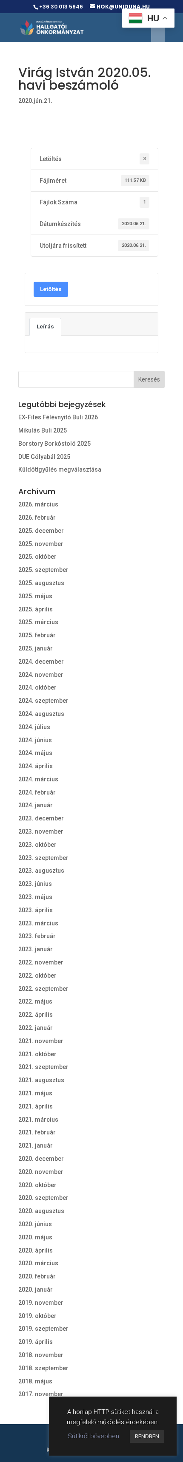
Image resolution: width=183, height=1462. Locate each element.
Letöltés (51, 289)
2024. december (41, 661)
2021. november (40, 1041)
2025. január (35, 648)
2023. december (41, 818)
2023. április (35, 910)
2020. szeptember (43, 1197)
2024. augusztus (41, 713)
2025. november (40, 543)
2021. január (35, 1145)
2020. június (35, 1224)
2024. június (35, 740)
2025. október (37, 556)
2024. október (37, 687)
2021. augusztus (41, 1080)
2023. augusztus (41, 870)
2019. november (40, 1302)
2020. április (35, 1250)
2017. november (40, 1394)
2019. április (35, 1341)
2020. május (35, 1237)
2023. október (37, 844)
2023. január (35, 949)
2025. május (35, 596)
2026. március (38, 504)
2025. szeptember (43, 569)
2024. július (34, 727)
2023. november (40, 831)
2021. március (38, 1119)
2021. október (37, 1054)
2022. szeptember (43, 988)
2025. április (35, 609)
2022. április (35, 1014)
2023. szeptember (43, 857)
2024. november (40, 674)
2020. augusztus (41, 1210)
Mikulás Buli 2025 (42, 430)
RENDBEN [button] (147, 1436)
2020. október (37, 1185)
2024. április (35, 766)
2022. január (35, 1027)
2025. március (38, 622)
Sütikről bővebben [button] (93, 1436)
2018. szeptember (43, 1368)
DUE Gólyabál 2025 (44, 456)
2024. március (38, 779)
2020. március (38, 1263)
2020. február (37, 1276)
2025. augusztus (41, 583)
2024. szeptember (43, 700)
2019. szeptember (43, 1328)
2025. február (37, 635)
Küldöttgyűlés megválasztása (59, 469)
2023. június (35, 883)
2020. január (35, 1289)
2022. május (35, 1001)
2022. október (37, 975)
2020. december (41, 1158)
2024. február (37, 792)
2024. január (35, 805)
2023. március (38, 923)
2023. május (35, 897)
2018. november (40, 1355)
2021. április (35, 1106)
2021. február (37, 1132)
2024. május (35, 752)
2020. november (40, 1171)
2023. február (37, 936)
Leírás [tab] (45, 326)
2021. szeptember (43, 1066)
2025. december (41, 530)
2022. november (40, 962)
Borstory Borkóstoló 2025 (54, 443)
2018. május (35, 1381)
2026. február (37, 517)
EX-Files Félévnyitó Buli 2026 (58, 417)
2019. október (37, 1315)
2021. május (35, 1093)
